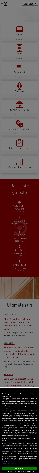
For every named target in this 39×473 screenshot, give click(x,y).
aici (16, 425)
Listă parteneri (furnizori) (9, 463)
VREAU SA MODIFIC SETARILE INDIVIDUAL (21, 472)
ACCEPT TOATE (19, 469)
